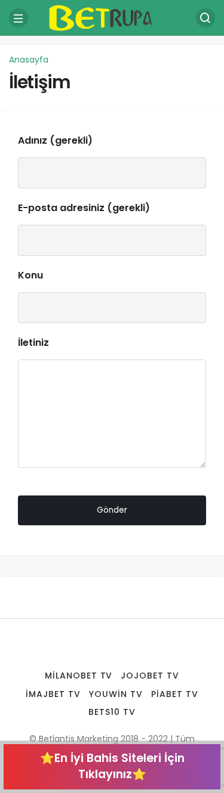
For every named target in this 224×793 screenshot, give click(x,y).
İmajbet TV (53, 694)
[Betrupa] (112, 17)
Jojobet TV (150, 676)
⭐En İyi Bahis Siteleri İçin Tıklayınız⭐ (112, 766)
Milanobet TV (79, 676)
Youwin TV (116, 694)
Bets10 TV (112, 712)
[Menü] (18, 17)
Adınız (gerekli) (55, 140)
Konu (30, 275)
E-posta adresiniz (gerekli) (84, 208)
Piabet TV (174, 694)
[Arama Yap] (205, 17)
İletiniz (33, 342)
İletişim (39, 82)
